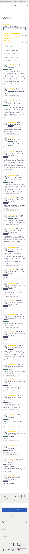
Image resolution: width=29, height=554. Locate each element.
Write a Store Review (14, 28)
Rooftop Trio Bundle (18, 347)
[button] (7, 33)
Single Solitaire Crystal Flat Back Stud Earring (12, 179)
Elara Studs (15, 139)
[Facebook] (9, 550)
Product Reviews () (10, 50)
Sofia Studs (15, 90)
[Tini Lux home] (14, 544)
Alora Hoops (16, 124)
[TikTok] (13, 550)
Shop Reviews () (9, 53)
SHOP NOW (21, 1)
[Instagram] (4, 550)
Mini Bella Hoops (17, 217)
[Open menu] (2, 5)
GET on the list (14, 510)
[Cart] (27, 5)
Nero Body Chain (17, 249)
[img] (10, 25)
